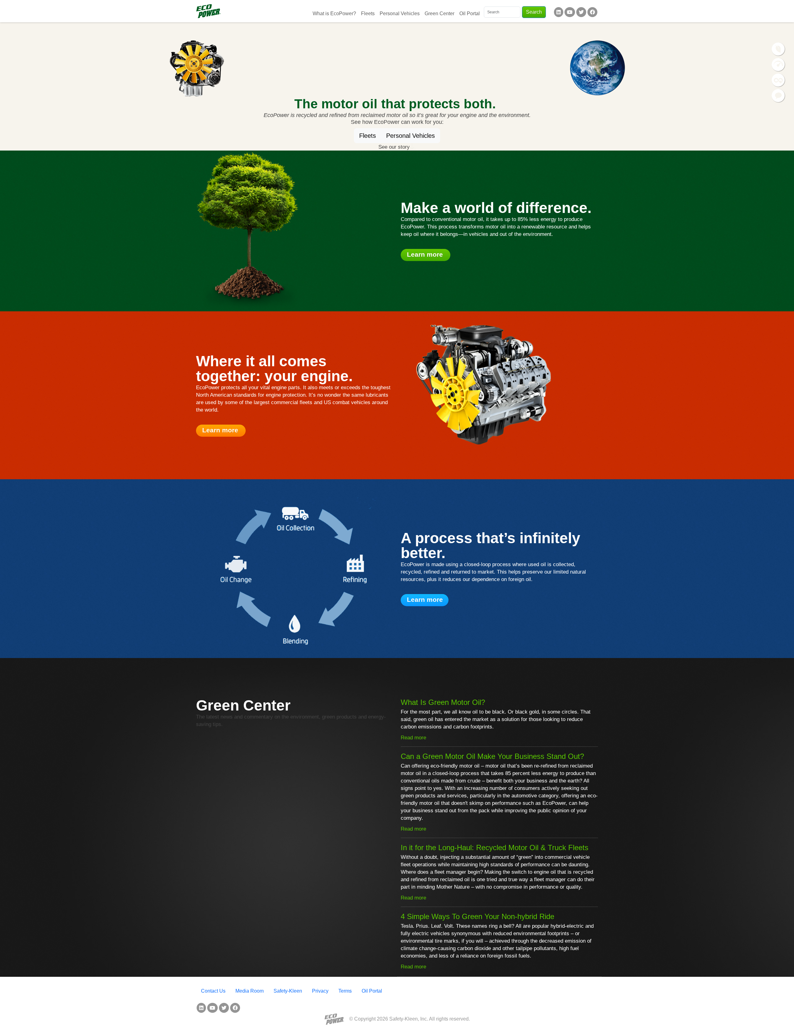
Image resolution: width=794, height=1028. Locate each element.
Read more (413, 737)
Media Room (249, 991)
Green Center (439, 13)
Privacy (320, 991)
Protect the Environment (778, 49)
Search (534, 12)
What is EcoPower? (334, 13)
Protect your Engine (778, 65)
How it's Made (778, 80)
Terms (345, 991)
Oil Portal (469, 13)
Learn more (426, 254)
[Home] (208, 11)
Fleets (368, 13)
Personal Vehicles (400, 13)
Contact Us (213, 991)
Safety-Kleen (288, 991)
